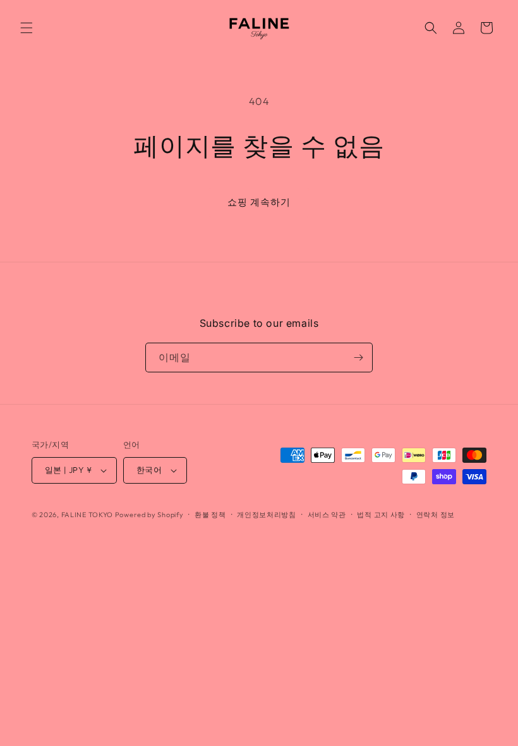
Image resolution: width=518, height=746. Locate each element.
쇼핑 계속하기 (259, 202)
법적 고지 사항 (381, 514)
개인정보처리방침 (266, 514)
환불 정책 (210, 514)
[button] (26, 28)
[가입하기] (358, 357)
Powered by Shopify (149, 514)
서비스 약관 (327, 514)
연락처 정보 (435, 514)
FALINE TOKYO (88, 514)
